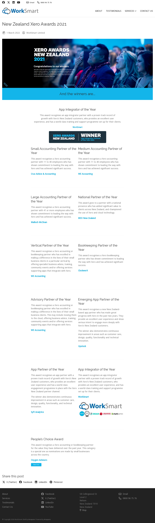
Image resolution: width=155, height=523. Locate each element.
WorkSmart (77, 127)
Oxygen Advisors (39, 460)
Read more (36, 464)
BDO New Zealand (87, 218)
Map (84, 510)
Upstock (82, 346)
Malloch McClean (39, 222)
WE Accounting (38, 276)
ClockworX (83, 270)
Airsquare (31, 519)
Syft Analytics (37, 412)
